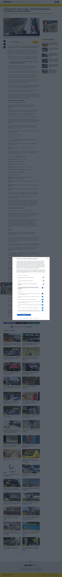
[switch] (43, 277)
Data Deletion (25, 318)
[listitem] (31, 275)
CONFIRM (24, 314)
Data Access (31, 318)
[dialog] (31, 288)
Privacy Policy (36, 318)
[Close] (48, 259)
